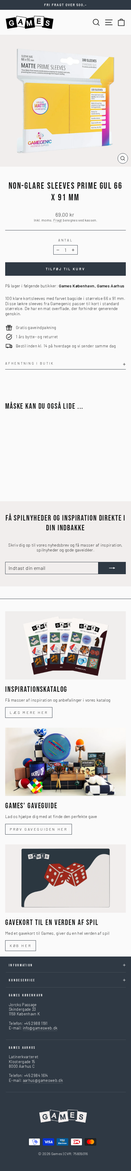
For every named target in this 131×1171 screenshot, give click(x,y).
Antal (65, 240)
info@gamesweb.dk (40, 1027)
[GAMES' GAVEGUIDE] (65, 762)
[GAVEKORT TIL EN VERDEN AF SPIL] (65, 878)
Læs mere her (29, 712)
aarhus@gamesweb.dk (43, 1080)
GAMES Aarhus (22, 1048)
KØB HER (20, 945)
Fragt (57, 220)
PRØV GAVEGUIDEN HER (38, 829)
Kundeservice (22, 980)
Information (21, 965)
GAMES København (26, 995)
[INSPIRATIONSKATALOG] (65, 645)
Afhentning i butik (29, 363)
